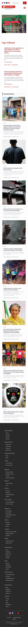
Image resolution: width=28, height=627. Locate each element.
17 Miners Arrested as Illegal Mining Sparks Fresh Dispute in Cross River (12, 249)
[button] (24, 8)
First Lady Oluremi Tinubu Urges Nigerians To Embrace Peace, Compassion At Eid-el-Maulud (12, 331)
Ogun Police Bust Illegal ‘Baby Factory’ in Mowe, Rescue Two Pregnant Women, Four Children (13, 372)
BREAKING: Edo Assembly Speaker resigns (12, 29)
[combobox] (17, 3)
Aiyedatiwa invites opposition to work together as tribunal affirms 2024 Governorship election (13, 50)
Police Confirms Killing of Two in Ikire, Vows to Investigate (13, 412)
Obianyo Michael (9, 32)
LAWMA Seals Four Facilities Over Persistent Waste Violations (12, 289)
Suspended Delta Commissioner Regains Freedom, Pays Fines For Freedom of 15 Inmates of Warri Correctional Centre (12, 128)
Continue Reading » (8, 62)
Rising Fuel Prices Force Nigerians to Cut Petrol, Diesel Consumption (13, 209)
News (6, 26)
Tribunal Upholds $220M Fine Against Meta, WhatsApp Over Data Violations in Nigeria (13, 73)
